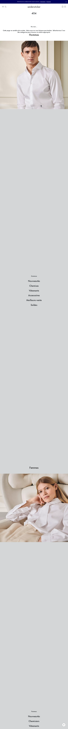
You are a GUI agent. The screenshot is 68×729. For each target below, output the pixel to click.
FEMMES (48, 1)
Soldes (34, 305)
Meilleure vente (34, 300)
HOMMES (43, 1)
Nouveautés (34, 281)
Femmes (34, 467)
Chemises (34, 285)
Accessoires (34, 295)
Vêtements (34, 290)
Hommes (34, 34)
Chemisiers (34, 721)
